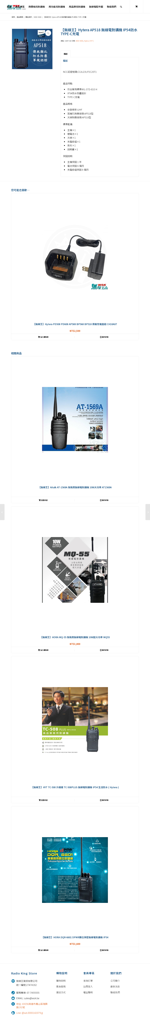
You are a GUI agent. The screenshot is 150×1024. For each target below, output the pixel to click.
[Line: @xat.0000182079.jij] (13, 1013)
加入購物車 (44, 337)
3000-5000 (37, 17)
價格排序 (28, 17)
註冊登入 (88, 986)
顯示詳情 (105, 337)
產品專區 (20, 17)
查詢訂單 (88, 980)
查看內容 (44, 500)
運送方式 (61, 992)
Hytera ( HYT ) (89, 41)
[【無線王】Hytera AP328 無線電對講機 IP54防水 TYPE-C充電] (147, 512)
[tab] (66, 54)
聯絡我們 (115, 992)
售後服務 (61, 986)
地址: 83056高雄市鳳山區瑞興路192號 (31, 1005)
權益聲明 (88, 992)
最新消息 (115, 986)
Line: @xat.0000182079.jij (29, 1013)
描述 (66, 53)
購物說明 (61, 980)
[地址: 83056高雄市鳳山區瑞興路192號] (13, 1004)
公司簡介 (115, 980)
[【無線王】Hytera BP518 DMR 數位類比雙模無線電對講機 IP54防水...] (2, 512)
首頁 (13, 17)
